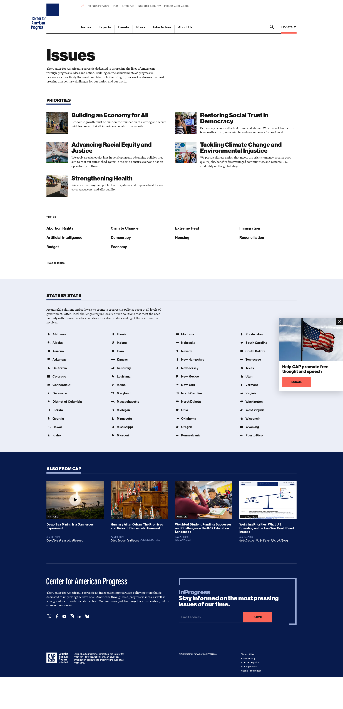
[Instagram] (72, 616)
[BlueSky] (87, 616)
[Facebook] (57, 616)
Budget (52, 247)
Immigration (249, 228)
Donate (287, 27)
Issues (86, 27)
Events (123, 27)
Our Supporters (249, 666)
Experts (105, 27)
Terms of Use (247, 654)
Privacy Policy (248, 658)
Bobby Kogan (263, 540)
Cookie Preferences (251, 670)
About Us (185, 27)
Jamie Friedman (247, 540)
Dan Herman (133, 540)
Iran (115, 5)
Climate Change (124, 228)
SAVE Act (127, 5)
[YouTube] (64, 616)
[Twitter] (49, 616)
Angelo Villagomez (73, 540)
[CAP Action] (58, 658)
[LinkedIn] (79, 616)
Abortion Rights (59, 228)
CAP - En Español (250, 662)
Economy (119, 247)
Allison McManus (279, 540)
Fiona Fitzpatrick (54, 540)
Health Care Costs (176, 5)
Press (140, 27)
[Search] (272, 29)
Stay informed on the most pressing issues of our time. (229, 598)
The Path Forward (97, 5)
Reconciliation (251, 237)
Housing (182, 237)
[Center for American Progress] (53, 17)
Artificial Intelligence (64, 237)
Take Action (162, 27)
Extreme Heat (187, 228)
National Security (149, 5)
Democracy (121, 237)
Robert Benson (118, 540)
